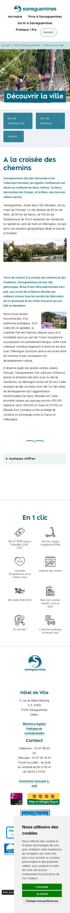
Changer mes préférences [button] (42, 900)
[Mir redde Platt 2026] (19, 584)
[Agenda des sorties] (50, 554)
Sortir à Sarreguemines (27, 45)
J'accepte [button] (42, 886)
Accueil (5, 45)
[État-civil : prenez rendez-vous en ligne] (50, 584)
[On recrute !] (19, 613)
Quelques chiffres (22, 458)
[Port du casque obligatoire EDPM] (50, 525)
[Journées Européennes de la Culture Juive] (19, 554)
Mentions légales (34, 723)
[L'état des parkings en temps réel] (50, 613)
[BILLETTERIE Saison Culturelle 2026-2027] (19, 525)
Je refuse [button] (42, 893)
